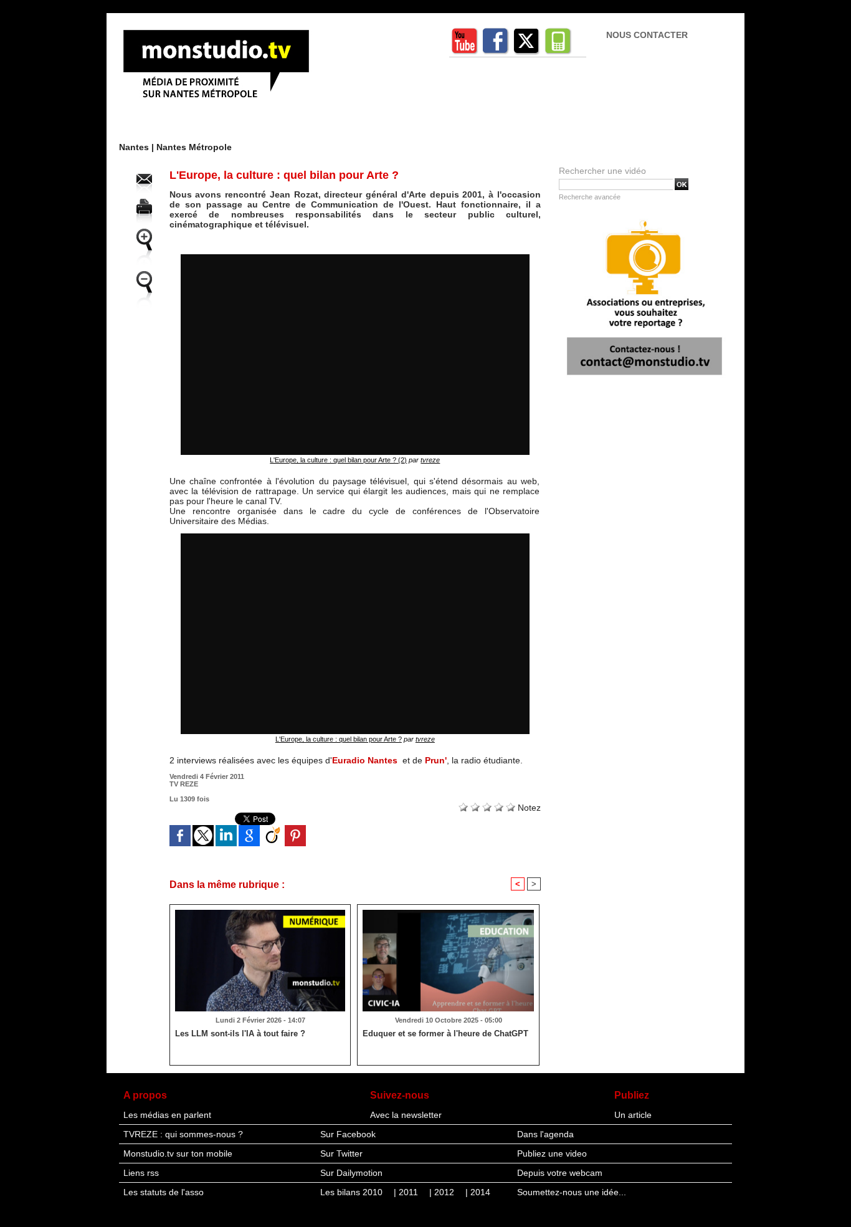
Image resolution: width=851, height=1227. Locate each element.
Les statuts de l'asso (163, 1192)
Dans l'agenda (545, 1134)
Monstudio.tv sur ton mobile (177, 1153)
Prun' (436, 760)
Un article (633, 1115)
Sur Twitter (341, 1153)
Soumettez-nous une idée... (571, 1192)
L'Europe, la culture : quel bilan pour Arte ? (338, 739)
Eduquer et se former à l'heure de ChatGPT (445, 1033)
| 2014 (477, 1192)
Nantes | (137, 147)
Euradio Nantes (364, 760)
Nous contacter (647, 35)
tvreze (430, 460)
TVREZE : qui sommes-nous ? (183, 1134)
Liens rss (141, 1173)
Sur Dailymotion (351, 1173)
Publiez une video (552, 1153)
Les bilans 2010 (352, 1192)
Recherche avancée (589, 197)
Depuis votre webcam (559, 1173)
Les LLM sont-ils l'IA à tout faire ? (240, 1033)
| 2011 (407, 1192)
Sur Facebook (348, 1134)
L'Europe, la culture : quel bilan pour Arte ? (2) (338, 460)
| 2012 (443, 1192)
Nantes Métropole (194, 147)
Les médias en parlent (167, 1115)
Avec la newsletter (406, 1115)
